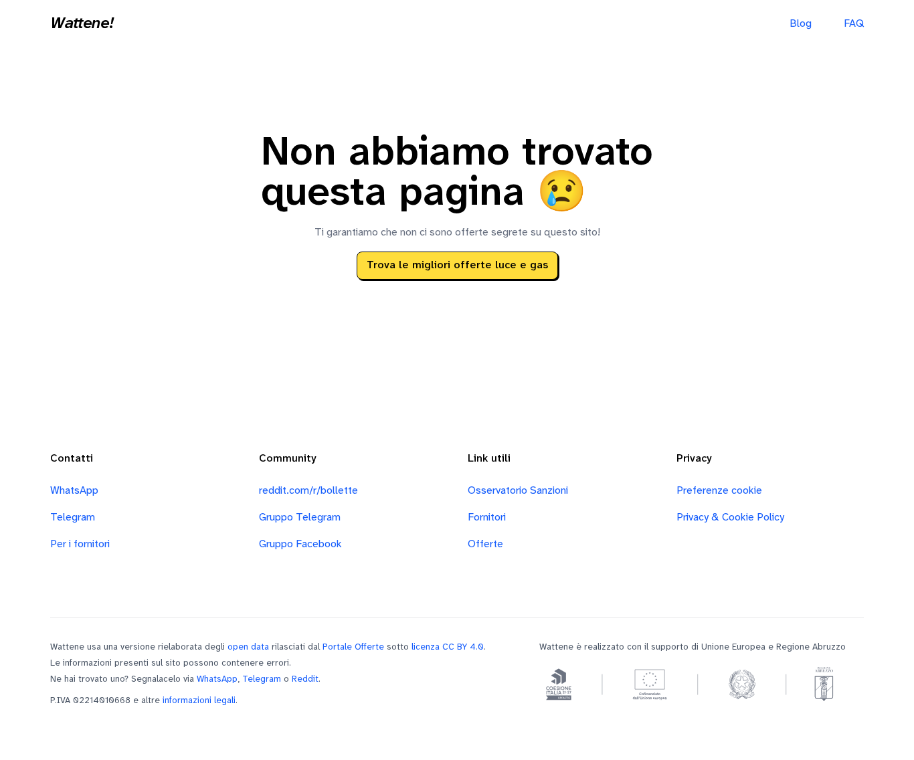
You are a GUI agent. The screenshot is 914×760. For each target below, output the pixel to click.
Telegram (72, 517)
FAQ (854, 23)
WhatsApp (74, 490)
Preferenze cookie (719, 490)
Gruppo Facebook (300, 544)
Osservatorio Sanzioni (518, 490)
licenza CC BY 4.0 (448, 647)
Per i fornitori (80, 544)
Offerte (485, 544)
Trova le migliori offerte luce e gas (457, 265)
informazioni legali (199, 700)
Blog (801, 23)
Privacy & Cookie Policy (730, 517)
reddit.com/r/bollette (308, 490)
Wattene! (81, 24)
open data (248, 647)
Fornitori (487, 517)
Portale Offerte (353, 647)
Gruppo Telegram (300, 517)
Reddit (305, 679)
